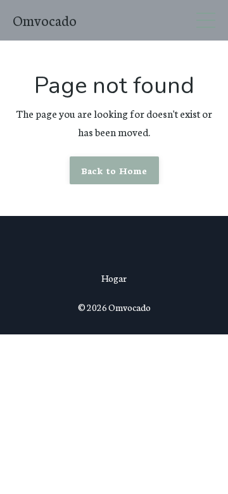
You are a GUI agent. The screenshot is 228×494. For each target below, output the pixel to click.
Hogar (114, 278)
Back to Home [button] (114, 170)
